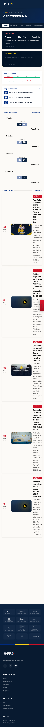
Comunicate (7, 705)
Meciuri (28, 25)
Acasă (6, 25)
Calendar (6, 685)
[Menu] (39, 4)
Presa (5, 678)
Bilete (5, 688)
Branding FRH (7, 681)
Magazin (6, 691)
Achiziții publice (8, 709)
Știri (21, 25)
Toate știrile (36, 190)
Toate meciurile (10, 46)
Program (13, 25)
